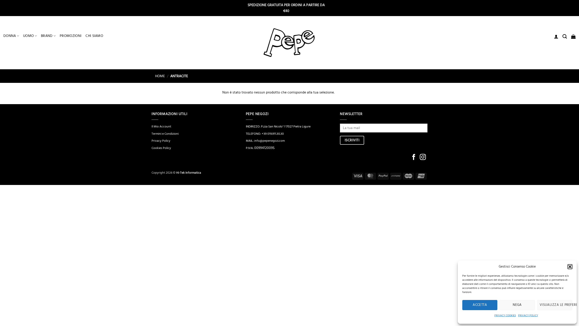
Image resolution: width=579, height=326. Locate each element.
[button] (570, 266)
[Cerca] (564, 36)
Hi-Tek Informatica (188, 172)
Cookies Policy (161, 148)
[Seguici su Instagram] (423, 157)
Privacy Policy (161, 141)
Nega (517, 304)
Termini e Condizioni (165, 134)
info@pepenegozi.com (269, 141)
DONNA (9, 35)
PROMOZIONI (70, 35)
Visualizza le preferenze (556, 304)
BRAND (47, 35)
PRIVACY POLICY (528, 315)
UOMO (28, 35)
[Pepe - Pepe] (289, 43)
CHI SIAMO (94, 35)
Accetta (480, 304)
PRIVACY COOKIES (505, 315)
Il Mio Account (161, 126)
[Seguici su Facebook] (414, 157)
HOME (158, 76)
